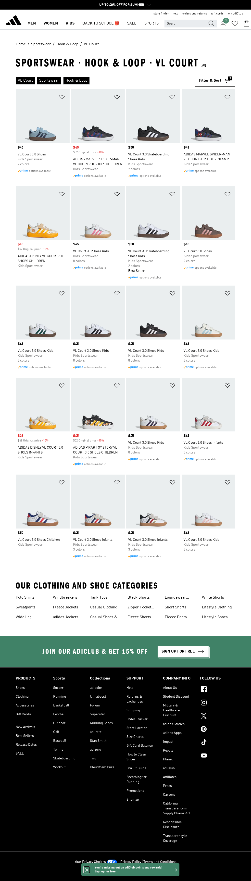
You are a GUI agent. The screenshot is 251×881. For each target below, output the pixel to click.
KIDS (70, 23)
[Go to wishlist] (235, 23)
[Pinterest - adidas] (217, 729)
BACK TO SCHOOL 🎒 (100, 23)
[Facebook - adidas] (217, 690)
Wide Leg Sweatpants (26, 617)
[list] (105, 81)
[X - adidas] (217, 716)
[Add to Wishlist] (62, 98)
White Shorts (213, 598)
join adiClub (235, 13)
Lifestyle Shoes (215, 617)
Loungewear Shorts (175, 598)
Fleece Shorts (139, 617)
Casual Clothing (103, 607)
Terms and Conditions (159, 862)
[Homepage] (14, 21)
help (175, 13)
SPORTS (151, 23)
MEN (31, 23)
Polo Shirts (25, 598)
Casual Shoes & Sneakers (103, 617)
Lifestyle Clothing (217, 607)
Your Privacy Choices (90, 862)
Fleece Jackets (65, 607)
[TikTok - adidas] (217, 743)
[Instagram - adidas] (217, 703)
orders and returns (194, 13)
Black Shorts (138, 598)
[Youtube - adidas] (217, 756)
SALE (132, 23)
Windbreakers (65, 598)
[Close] (87, 870)
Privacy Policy (130, 862)
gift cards (217, 13)
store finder (161, 13)
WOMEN (51, 23)
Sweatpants (26, 607)
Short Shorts (175, 607)
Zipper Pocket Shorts (139, 607)
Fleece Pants (176, 617)
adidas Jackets (65, 617)
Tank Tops (99, 598)
